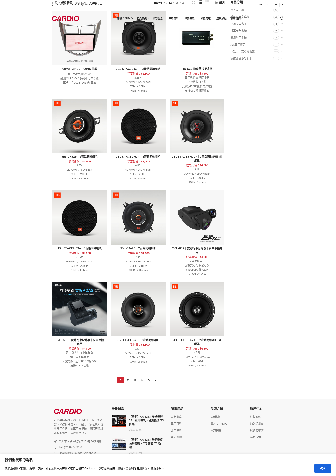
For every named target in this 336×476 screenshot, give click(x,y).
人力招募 (216, 430)
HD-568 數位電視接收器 (197, 69)
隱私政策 (255, 437)
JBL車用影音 (238, 44)
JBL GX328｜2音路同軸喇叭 (80, 156)
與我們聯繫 (257, 430)
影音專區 (176, 430)
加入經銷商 (257, 423)
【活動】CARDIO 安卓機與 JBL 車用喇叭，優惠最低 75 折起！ (146, 420)
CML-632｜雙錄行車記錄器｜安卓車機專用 (197, 250)
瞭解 (323, 468)
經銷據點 (255, 416)
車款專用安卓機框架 (242, 51)
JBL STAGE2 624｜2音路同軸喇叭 (138, 156)
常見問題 (176, 437)
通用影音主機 (238, 37)
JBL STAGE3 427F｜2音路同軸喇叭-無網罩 (197, 158)
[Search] (282, 18)
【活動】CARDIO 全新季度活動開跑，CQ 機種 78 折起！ (146, 443)
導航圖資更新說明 (241, 58)
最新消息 (176, 416)
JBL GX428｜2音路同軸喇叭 (138, 248)
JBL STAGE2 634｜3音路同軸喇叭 (80, 248)
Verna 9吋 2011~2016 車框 (79, 69)
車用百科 (176, 423)
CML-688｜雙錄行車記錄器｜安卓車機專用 (79, 342)
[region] (168, 465)
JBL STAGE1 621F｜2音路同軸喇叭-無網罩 (197, 342)
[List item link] (79, 447)
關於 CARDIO (219, 423)
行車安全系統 (238, 30)
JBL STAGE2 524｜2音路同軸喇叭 (138, 69)
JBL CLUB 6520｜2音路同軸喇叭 (138, 340)
